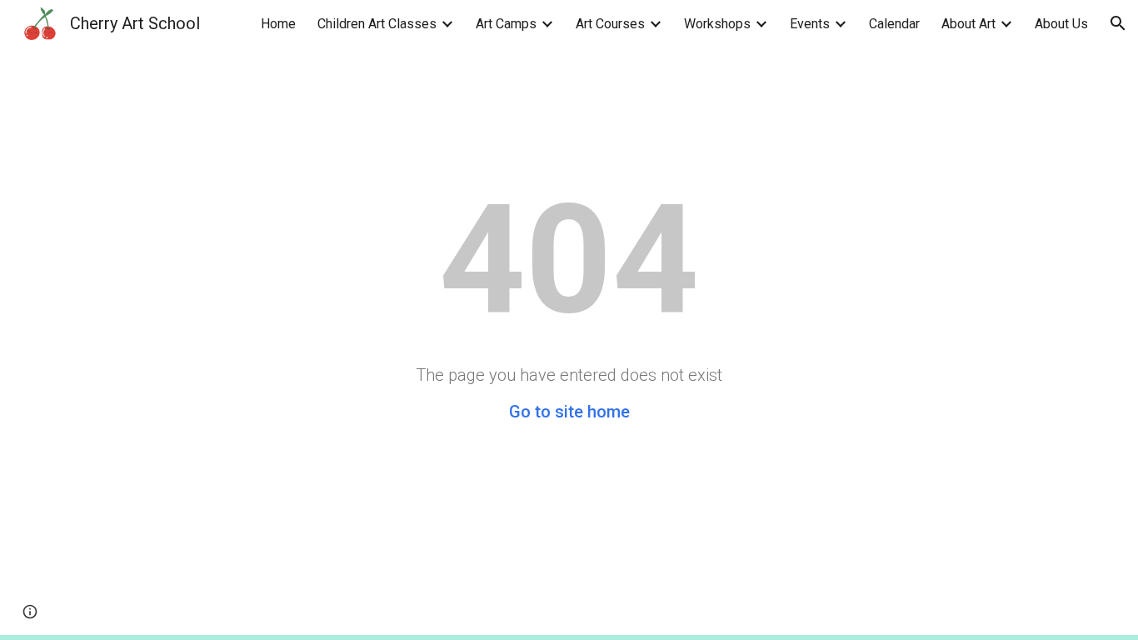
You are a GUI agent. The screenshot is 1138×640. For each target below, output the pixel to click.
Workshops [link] (717, 24)
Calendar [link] (894, 24)
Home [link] (278, 24)
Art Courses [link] (610, 24)
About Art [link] (968, 24)
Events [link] (810, 24)
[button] (1118, 23)
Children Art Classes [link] (377, 24)
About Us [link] (1061, 24)
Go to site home (569, 412)
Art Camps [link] (506, 24)
